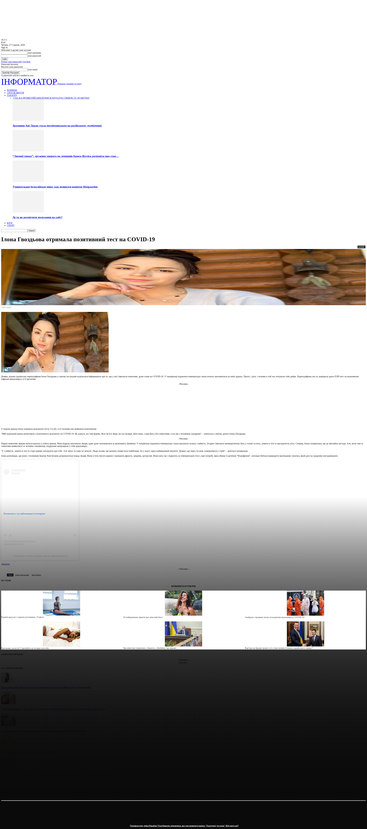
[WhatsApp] (37, 793)
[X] (16, 793)
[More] (47, 793)
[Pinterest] (26, 793)
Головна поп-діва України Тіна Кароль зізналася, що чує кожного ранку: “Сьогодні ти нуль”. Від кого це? (184, 826)
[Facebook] (6, 793)
